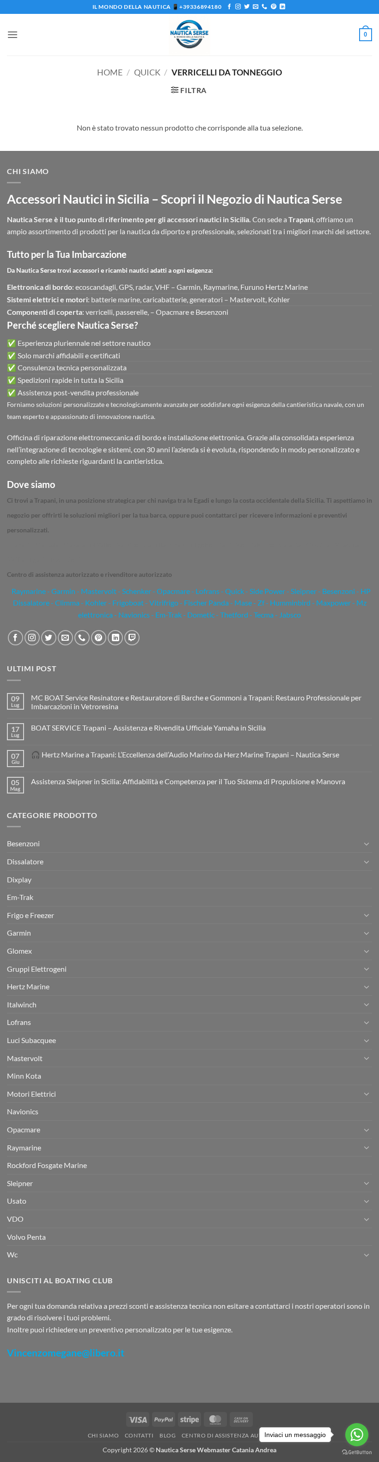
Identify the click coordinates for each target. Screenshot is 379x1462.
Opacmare (23, 1129)
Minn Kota (24, 1075)
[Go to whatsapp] (356, 1434)
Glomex (19, 950)
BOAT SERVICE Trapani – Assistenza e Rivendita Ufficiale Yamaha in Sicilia (148, 727)
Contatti (139, 1435)
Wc (12, 1254)
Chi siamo (103, 1435)
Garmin (63, 591)
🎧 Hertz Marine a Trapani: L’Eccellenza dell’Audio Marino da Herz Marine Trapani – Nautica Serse (185, 754)
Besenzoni (23, 843)
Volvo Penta (26, 1236)
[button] (12, 34)
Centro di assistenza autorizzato (237, 1435)
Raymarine (28, 591)
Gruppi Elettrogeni (37, 968)
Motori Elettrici (31, 1093)
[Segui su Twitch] (132, 637)
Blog (167, 1435)
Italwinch (22, 1004)
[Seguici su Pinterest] (273, 7)
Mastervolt (25, 1058)
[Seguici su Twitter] (247, 7)
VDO (15, 1218)
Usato (16, 1200)
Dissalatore (25, 861)
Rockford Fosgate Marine (47, 1165)
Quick (147, 72)
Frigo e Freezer (30, 915)
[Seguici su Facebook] (229, 7)
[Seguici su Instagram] (238, 7)
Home (109, 72)
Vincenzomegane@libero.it (65, 1352)
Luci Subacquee (31, 1040)
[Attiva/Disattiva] (366, 843)
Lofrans (19, 1022)
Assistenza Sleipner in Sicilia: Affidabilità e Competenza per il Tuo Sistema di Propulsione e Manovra (188, 781)
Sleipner (20, 1183)
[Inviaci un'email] (255, 7)
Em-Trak (20, 897)
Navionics (22, 1111)
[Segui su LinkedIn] (282, 7)
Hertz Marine (28, 986)
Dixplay (19, 879)
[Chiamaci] (264, 7)
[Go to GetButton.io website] (357, 1453)
